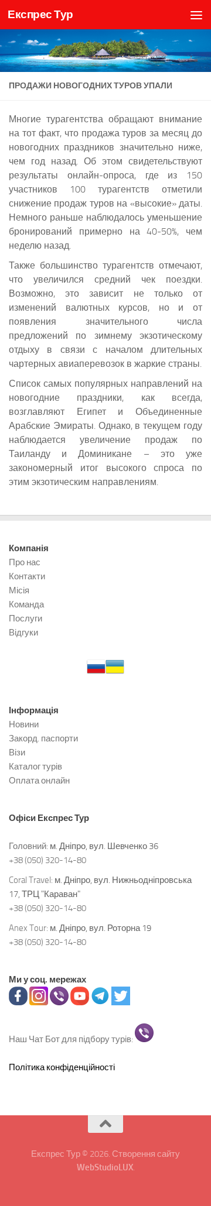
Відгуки (23, 632)
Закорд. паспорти (43, 738)
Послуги (25, 618)
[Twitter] (120, 1002)
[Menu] (196, 14)
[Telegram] (100, 1002)
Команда (26, 604)
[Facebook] (18, 1002)
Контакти (27, 576)
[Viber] (59, 1002)
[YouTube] (79, 1002)
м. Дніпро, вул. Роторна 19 (100, 928)
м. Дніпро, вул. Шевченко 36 (104, 846)
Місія (19, 590)
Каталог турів (35, 766)
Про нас (24, 562)
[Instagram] (38, 1002)
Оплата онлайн (39, 780)
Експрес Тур (40, 14)
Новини (24, 724)
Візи (17, 752)
